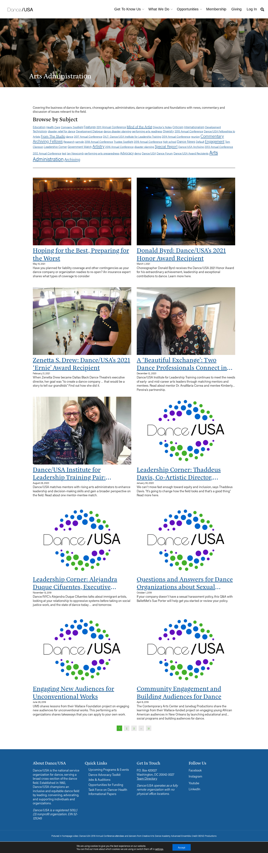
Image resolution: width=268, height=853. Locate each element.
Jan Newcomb (75, 153)
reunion (195, 136)
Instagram (195, 776)
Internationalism (194, 127)
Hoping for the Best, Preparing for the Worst (81, 254)
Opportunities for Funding (105, 785)
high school (169, 142)
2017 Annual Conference (88, 136)
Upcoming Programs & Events (108, 769)
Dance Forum (165, 153)
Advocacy (127, 153)
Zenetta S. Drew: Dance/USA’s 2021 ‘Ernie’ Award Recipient (81, 363)
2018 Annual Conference (99, 142)
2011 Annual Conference (111, 127)
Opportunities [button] (188, 9)
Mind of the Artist (139, 126)
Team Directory (147, 778)
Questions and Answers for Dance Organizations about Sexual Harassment (185, 583)
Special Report (166, 146)
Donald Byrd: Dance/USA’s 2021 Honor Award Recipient (181, 254)
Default (200, 142)
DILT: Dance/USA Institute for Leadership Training (132, 136)
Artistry (98, 146)
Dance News (186, 141)
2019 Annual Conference (148, 142)
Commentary (212, 136)
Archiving (72, 159)
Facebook (195, 770)
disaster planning (144, 147)
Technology (40, 131)
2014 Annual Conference (176, 136)
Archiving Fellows (48, 141)
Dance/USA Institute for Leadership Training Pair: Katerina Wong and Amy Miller (77, 473)
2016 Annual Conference (119, 147)
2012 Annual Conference (47, 153)
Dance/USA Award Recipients (191, 153)
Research (69, 142)
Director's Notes (162, 127)
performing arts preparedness (101, 153)
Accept (181, 847)
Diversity (168, 131)
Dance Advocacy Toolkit (104, 775)
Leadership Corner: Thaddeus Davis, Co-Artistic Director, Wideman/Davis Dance (179, 473)
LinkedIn (194, 789)
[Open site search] (262, 9)
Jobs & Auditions (99, 779)
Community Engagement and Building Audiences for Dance (179, 692)
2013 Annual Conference (219, 147)
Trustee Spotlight (123, 142)
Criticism (177, 127)
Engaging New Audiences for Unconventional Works (73, 692)
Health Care (53, 127)
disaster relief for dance (61, 131)
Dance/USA (149, 153)
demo (137, 153)
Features (90, 126)
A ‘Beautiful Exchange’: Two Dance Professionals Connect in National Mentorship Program (182, 363)
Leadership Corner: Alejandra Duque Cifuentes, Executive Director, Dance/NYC (75, 583)
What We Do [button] (158, 9)
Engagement (214, 141)
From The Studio (53, 136)
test (64, 153)
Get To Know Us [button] (127, 9)
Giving (236, 9)
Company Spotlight (72, 127)
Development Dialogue (89, 131)
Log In (252, 9)
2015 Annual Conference (189, 131)
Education (39, 127)
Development (213, 127)
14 (148, 728)
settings (159, 849)
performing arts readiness (147, 131)
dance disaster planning (117, 131)
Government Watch (80, 146)
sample (79, 142)
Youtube (194, 783)
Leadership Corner (55, 146)
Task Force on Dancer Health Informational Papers (107, 792)
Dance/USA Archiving (191, 147)
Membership (216, 9)
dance (69, 136)
